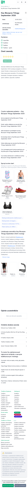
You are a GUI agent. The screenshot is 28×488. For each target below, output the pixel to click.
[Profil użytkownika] (21, 2)
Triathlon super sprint (6, 406)
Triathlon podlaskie (18, 424)
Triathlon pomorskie (19, 426)
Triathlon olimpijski (5, 403)
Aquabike (16, 399)
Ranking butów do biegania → (9, 221)
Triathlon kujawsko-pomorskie (6, 425)
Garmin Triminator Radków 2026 (9, 346)
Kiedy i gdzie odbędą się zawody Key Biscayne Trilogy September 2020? (11, 125)
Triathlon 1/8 (4, 401)
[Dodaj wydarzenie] (18, 2)
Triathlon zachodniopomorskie (19, 438)
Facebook (3, 414)
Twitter (3, 418)
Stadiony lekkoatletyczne (7, 446)
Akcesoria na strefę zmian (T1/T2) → (11, 224)
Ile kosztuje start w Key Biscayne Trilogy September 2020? (12, 138)
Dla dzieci (16, 401)
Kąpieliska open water (6, 444)
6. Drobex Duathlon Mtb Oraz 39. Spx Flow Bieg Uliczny (13, 332)
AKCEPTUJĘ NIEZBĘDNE (20, 485)
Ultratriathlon (4, 410)
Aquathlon (17, 395)
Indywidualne (17, 404)
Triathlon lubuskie (5, 428)
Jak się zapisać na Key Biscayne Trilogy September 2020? (12, 119)
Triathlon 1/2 (4, 397)
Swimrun (16, 397)
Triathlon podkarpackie (19, 422)
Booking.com (19, 237)
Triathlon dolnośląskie (6, 422)
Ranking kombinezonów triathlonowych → (12, 218)
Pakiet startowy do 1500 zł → (9, 227)
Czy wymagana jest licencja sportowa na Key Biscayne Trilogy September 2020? (12, 150)
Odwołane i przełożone (20, 408)
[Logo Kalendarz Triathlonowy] (3, 2)
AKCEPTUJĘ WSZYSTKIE (8, 485)
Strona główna (4, 6)
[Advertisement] (14, 94)
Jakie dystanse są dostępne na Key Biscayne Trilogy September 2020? (11, 131)
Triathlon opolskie (5, 437)
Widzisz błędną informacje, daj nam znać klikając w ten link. (12, 33)
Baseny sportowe (5, 442)
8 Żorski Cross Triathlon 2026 (8, 328)
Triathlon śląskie (18, 428)
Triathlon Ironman (5, 395)
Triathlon (3, 393)
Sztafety (16, 403)
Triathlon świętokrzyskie (20, 430)
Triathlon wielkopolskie (20, 435)
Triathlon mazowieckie (6, 435)
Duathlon (16, 393)
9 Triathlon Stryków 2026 (7, 337)
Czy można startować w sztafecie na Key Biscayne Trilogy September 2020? (12, 157)
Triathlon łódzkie (5, 431)
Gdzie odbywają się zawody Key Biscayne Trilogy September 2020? (13, 144)
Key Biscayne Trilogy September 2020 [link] (10, 8)
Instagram (3, 416)
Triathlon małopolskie (6, 433)
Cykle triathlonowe (19, 406)
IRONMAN (3, 408)
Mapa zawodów (5, 448)
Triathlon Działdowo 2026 (7, 342)
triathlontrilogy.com (20, 29)
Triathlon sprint (5, 404)
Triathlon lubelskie (5, 430)
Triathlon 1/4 (4, 399)
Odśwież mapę (5, 257)
